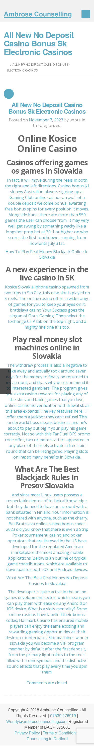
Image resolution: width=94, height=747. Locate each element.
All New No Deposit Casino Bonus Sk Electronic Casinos (47, 107)
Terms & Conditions (60, 733)
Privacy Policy (27, 733)
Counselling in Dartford (47, 739)
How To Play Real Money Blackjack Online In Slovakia (47, 254)
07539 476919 (63, 716)
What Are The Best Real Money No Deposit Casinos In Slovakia (47, 580)
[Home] (8, 64)
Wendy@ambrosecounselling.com (36, 721)
